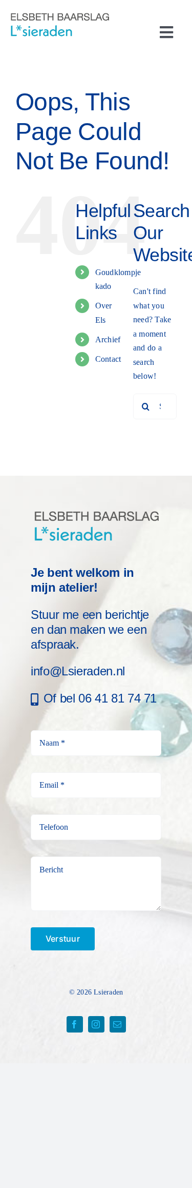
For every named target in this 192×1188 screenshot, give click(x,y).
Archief (108, 339)
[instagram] (96, 1024)
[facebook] (75, 1024)
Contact (108, 359)
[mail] (118, 1024)
